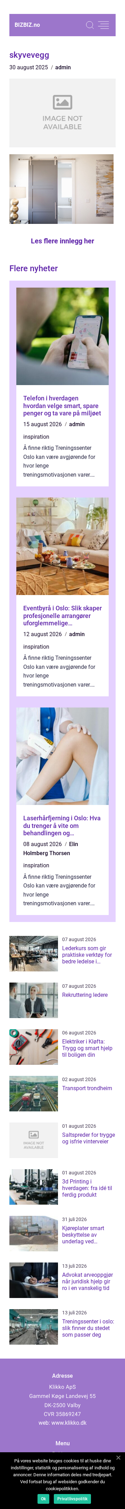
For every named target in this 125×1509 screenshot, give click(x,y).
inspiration (36, 436)
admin (63, 67)
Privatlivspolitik (72, 1498)
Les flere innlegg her (62, 241)
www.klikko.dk (68, 1423)
